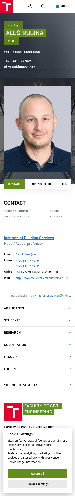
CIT (32, 295)
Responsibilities (41, 184)
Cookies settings (38, 484)
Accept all (37, 473)
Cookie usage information (24, 462)
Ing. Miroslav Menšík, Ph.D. (54, 295)
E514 (19, 272)
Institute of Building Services (29, 237)
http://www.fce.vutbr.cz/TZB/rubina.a (42, 278)
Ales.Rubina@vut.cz (19, 67)
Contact (14, 184)
